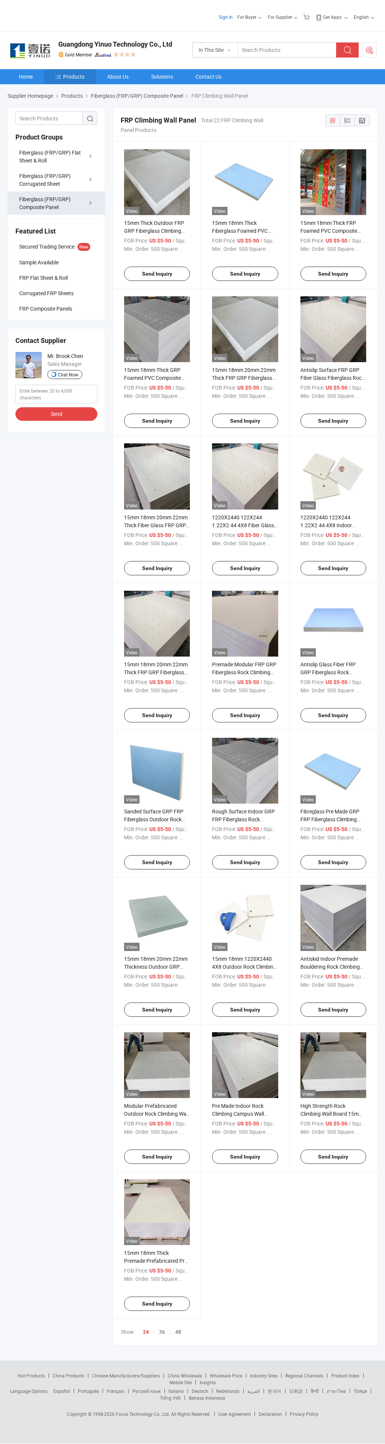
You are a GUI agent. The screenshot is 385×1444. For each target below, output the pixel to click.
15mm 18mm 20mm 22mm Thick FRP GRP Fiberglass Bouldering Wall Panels (156, 672)
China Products (68, 1376)
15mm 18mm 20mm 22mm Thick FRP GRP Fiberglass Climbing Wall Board (244, 377)
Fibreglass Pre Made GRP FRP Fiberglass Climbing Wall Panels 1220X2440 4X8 (333, 819)
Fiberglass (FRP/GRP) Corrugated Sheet (45, 179)
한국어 (274, 1391)
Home (26, 76)
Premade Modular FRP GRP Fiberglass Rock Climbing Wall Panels (244, 672)
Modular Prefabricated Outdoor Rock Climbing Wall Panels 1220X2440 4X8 (156, 1113)
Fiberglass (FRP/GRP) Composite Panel (45, 203)
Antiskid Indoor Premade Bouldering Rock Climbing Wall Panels (330, 966)
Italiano (176, 1391)
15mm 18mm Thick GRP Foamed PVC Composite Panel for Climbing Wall (152, 377)
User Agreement (234, 1414)
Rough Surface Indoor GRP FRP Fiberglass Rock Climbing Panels (243, 819)
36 (162, 1331)
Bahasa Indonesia (207, 1398)
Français (115, 1391)
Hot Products (31, 1376)
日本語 (296, 1391)
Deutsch (200, 1391)
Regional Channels (304, 1376)
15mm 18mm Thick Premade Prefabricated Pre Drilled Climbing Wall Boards (156, 1260)
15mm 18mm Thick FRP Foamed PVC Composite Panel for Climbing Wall (328, 230)
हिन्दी (315, 1391)
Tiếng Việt (170, 1398)
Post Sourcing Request (369, 50)
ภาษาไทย (336, 1391)
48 (178, 1331)
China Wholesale (185, 1376)
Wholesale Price (226, 1376)
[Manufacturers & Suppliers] (56, 15)
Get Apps (332, 17)
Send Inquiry (157, 274)
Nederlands (227, 1391)
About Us (118, 76)
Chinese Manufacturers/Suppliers (126, 1376)
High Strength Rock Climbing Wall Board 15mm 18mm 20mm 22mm (331, 1113)
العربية (253, 1391)
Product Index (345, 1376)
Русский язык (146, 1391)
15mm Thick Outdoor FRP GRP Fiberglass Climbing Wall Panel (154, 230)
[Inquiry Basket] (307, 17)
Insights (208, 1382)
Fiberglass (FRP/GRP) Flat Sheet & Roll (50, 156)
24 (146, 1332)
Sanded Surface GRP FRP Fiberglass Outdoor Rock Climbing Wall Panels (153, 819)
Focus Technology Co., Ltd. (143, 1414)
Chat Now (68, 375)
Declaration (270, 1414)
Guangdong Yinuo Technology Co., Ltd (115, 44)
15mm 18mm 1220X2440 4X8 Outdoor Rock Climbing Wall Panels (244, 966)
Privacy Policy (304, 1414)
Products (74, 76)
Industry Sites (263, 1376)
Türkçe (360, 1391)
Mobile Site (181, 1382)
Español (61, 1391)
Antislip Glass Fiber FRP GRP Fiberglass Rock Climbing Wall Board (328, 672)
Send (56, 413)
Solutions (162, 76)
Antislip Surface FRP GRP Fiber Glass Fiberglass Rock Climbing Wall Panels (332, 377)
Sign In (226, 17)
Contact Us (208, 76)
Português (88, 1391)
